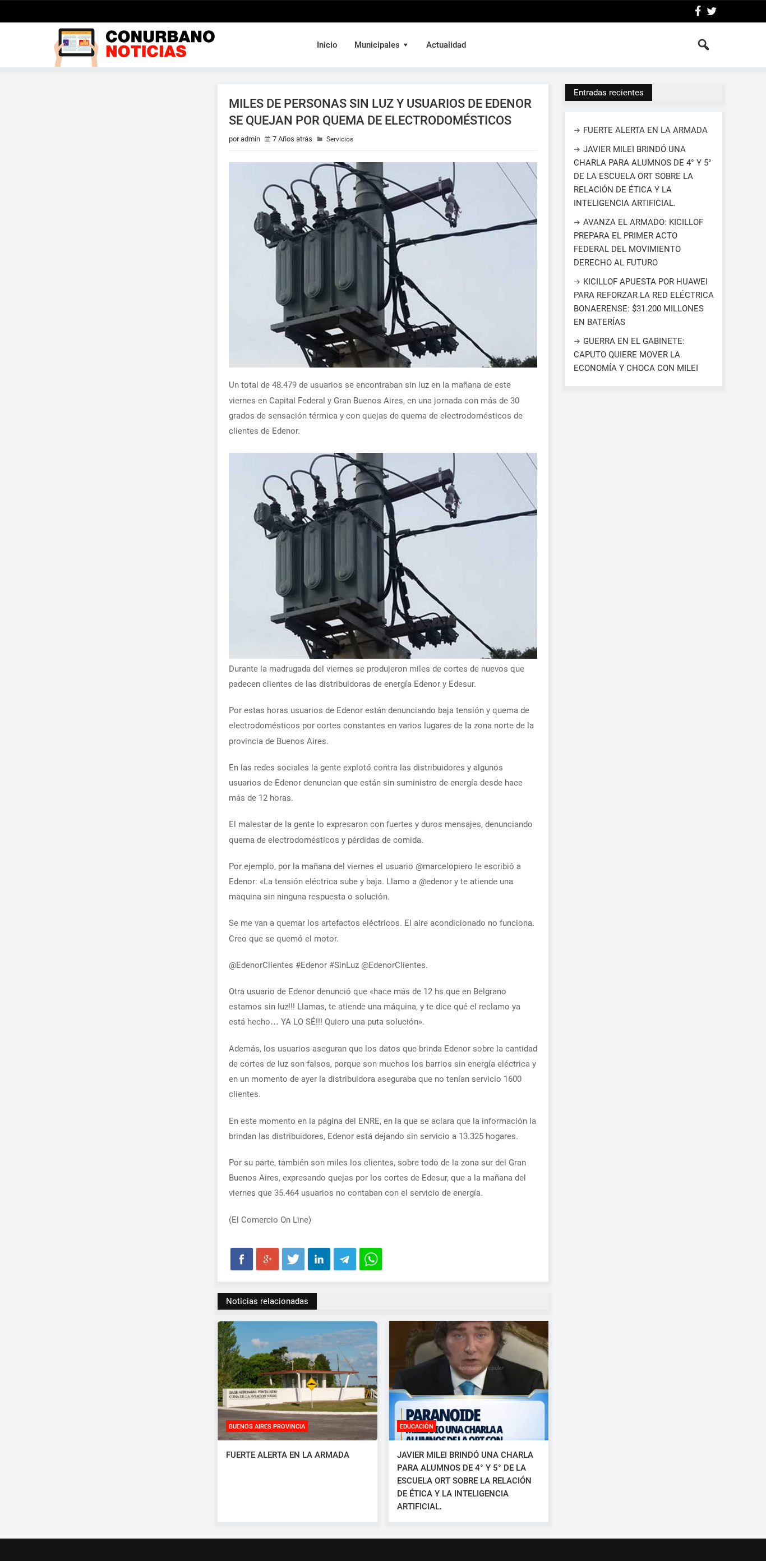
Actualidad (446, 45)
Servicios (339, 139)
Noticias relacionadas (267, 1301)
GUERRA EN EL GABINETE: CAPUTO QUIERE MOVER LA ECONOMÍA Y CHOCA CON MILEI (636, 354)
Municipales (377, 45)
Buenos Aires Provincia (267, 1426)
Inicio (327, 45)
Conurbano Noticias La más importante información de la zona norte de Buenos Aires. (172, 45)
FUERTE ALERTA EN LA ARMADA (287, 1455)
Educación (416, 1426)
